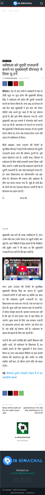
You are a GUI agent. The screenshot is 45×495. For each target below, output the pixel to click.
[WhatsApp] (21, 83)
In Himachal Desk (11, 78)
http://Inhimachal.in (22, 441)
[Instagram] (22, 479)
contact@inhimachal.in (22, 473)
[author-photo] (22, 434)
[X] (10, 83)
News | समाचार (13, 11)
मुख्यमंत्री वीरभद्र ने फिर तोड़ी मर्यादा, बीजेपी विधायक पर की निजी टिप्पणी (33, 410)
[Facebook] (4, 83)
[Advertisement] (22, 36)
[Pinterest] (15, 83)
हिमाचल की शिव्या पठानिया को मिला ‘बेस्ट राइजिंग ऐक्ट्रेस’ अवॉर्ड (11, 410)
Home (4, 11)
